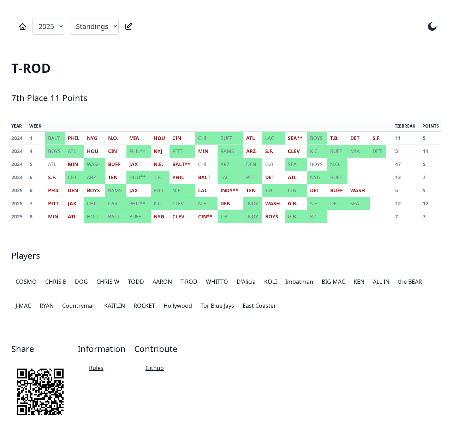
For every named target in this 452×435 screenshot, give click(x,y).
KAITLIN (114, 306)
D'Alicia (246, 282)
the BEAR (410, 282)
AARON (162, 282)
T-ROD (188, 282)
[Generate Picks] (128, 26)
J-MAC (23, 306)
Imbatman (299, 282)
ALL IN (381, 282)
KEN (358, 282)
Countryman (79, 306)
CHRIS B (55, 282)
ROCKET (144, 306)
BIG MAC (333, 282)
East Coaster (259, 306)
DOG (81, 282)
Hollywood (177, 306)
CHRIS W (107, 282)
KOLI (270, 282)
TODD (136, 282)
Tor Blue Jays (217, 306)
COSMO (26, 282)
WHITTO (217, 282)
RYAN (47, 306)
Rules (96, 368)
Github (154, 368)
